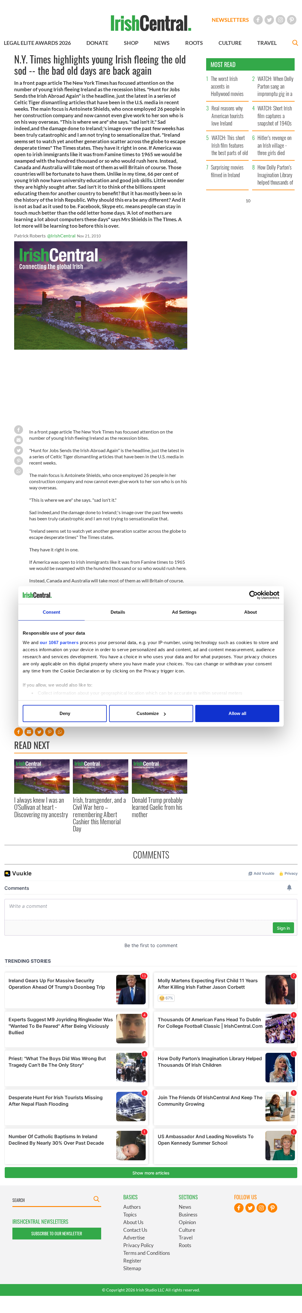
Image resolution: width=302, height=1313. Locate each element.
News (185, 1207)
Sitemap (132, 1268)
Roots (185, 1245)
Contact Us (135, 1230)
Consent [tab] (51, 612)
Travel (186, 1237)
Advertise (134, 1237)
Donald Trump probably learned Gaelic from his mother (157, 807)
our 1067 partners (59, 642)
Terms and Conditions (146, 1253)
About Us (133, 1222)
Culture (187, 1230)
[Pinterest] (291, 20)
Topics (130, 1214)
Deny (65, 713)
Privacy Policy (138, 1245)
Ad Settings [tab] (184, 612)
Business (188, 1214)
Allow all (237, 713)
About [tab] (250, 612)
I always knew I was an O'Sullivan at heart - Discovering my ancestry (41, 807)
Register (132, 1260)
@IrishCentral (61, 235)
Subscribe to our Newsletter (56, 1233)
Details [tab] (118, 612)
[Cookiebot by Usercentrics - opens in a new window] (253, 595)
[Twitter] (269, 20)
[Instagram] (280, 20)
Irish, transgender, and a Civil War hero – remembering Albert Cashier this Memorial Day (99, 814)
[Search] (295, 43)
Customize (148, 713)
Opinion (187, 1222)
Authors (132, 1207)
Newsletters (230, 20)
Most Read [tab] (223, 64)
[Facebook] (258, 20)
